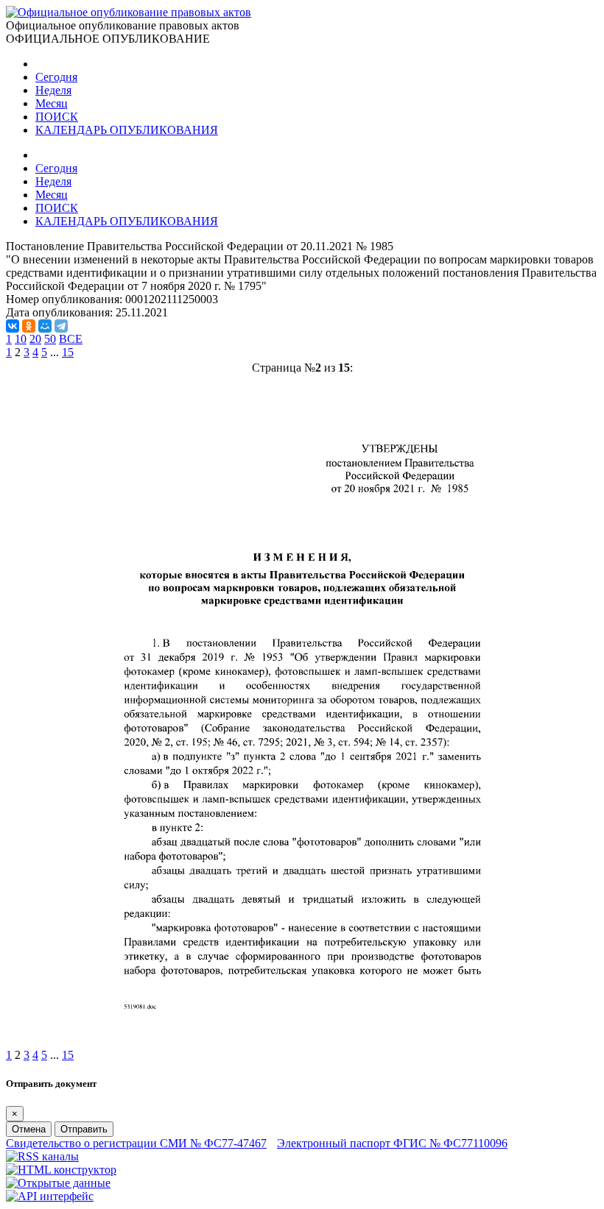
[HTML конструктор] (61, 1169)
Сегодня (56, 77)
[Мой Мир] (45, 326)
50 (50, 339)
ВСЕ (70, 339)
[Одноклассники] (28, 326)
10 (21, 339)
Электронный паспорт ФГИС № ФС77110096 (392, 1143)
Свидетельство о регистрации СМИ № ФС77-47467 (136, 1143)
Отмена (29, 1129)
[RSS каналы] (42, 1156)
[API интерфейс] (50, 1196)
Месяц (51, 103)
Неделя (53, 90)
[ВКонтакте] (12, 326)
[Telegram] (61, 326)
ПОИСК (56, 116)
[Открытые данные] (58, 1183)
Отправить (84, 1129)
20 (35, 339)
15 (68, 352)
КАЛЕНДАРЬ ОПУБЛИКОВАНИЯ (126, 130)
